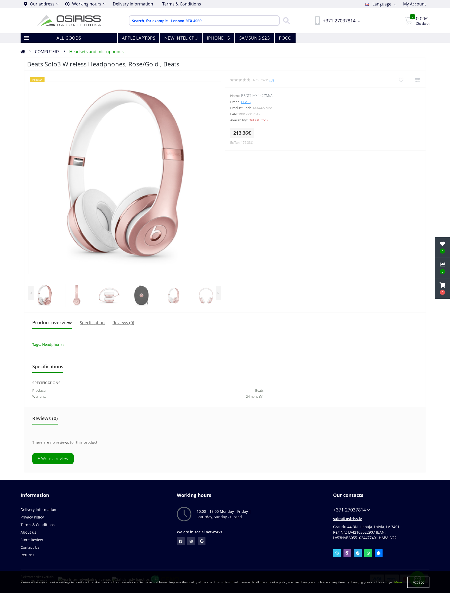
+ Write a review (53, 458)
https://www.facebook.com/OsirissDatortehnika (181, 541)
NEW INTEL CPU (181, 38)
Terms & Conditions (181, 4)
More (398, 582)
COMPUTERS (47, 51)
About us (28, 532)
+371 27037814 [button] (349, 510)
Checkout (422, 23)
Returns (27, 554)
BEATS (246, 101)
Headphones (53, 344)
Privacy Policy (32, 517)
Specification (92, 323)
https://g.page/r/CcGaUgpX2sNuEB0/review (201, 541)
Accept (418, 582)
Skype (337, 553)
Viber (347, 553)
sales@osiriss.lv (347, 518)
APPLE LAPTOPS (138, 38)
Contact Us (30, 547)
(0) (272, 79)
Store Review (32, 539)
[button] (85, 4)
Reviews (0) (123, 323)
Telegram (358, 553)
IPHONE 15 (218, 38)
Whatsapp (368, 553)
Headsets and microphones (96, 51)
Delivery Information (133, 4)
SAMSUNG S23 (254, 38)
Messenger (379, 553)
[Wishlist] (401, 80)
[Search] (285, 20)
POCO (285, 38)
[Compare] (417, 80)
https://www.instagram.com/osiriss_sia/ (191, 541)
